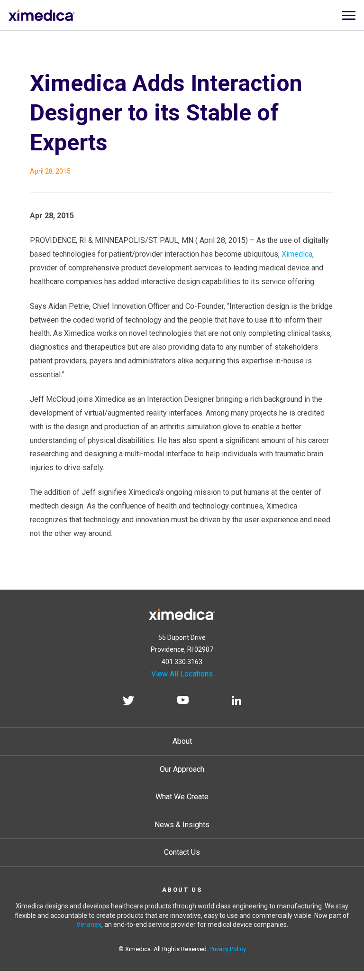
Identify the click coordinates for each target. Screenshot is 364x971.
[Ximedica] (182, 612)
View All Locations (182, 673)
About (182, 741)
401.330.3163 (182, 662)
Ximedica (297, 254)
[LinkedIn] (236, 702)
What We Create (182, 796)
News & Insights (182, 824)
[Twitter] (128, 702)
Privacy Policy (227, 949)
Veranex (88, 924)
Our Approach (182, 769)
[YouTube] (183, 702)
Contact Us (182, 852)
